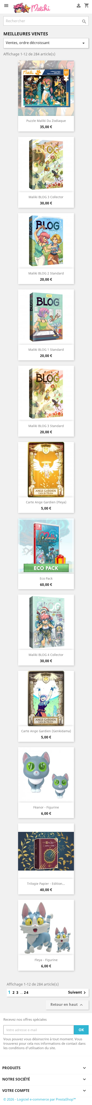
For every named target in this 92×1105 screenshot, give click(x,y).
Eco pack (46, 578)
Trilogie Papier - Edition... (46, 883)
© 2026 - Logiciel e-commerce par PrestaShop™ (39, 1099)
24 (26, 992)
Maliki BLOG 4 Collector (46, 655)
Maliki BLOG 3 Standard (46, 426)
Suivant (77, 992)
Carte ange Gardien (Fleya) (46, 502)
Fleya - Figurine (46, 960)
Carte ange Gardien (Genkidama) (46, 731)
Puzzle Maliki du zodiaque (46, 121)
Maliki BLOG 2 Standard (46, 273)
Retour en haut (67, 1005)
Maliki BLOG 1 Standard (46, 349)
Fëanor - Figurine (46, 807)
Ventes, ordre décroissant (46, 43)
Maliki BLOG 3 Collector (46, 197)
